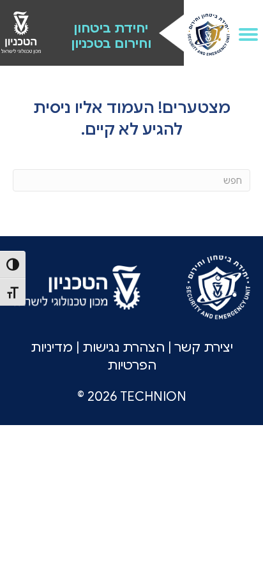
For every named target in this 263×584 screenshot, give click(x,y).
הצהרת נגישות (123, 348)
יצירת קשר (203, 348)
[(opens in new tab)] (21, 32)
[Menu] (248, 34)
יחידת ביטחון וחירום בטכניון (111, 36)
